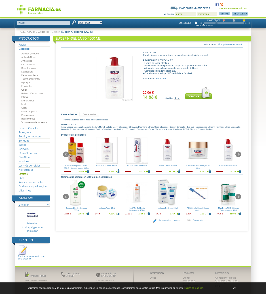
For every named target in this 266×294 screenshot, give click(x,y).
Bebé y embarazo (30, 136)
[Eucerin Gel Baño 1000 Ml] (114, 78)
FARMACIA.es (27, 31)
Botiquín (24, 140)
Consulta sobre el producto (170, 220)
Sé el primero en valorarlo (230, 44)
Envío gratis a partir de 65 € (194, 8)
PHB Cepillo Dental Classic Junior (198, 209)
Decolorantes (28, 68)
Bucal (22, 144)
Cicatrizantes (28, 64)
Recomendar (198, 220)
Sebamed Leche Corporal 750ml (76, 209)
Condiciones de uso (225, 277)
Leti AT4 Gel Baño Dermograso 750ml (137, 209)
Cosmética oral (28, 153)
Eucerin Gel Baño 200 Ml (106, 166)
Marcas (26, 197)
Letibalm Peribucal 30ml (168, 208)
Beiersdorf (32, 223)
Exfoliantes (26, 86)
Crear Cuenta (240, 14)
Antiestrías (26, 60)
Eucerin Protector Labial (137, 166)
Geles (55, 31)
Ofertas (23, 174)
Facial (22, 44)
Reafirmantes (28, 118)
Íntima (24, 97)
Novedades (26, 169)
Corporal (43, 31)
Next (238, 154)
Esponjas (25, 82)
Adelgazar (25, 132)
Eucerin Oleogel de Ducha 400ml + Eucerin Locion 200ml (76, 167)
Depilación (27, 71)
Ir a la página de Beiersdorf (32, 229)
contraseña (203, 14)
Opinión (26, 239)
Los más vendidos (29, 165)
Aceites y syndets (30, 53)
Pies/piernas (27, 115)
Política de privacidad (226, 280)
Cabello (24, 149)
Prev (66, 154)
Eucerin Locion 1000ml (167, 166)
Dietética (24, 157)
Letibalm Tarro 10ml (107, 208)
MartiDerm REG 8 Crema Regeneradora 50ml (228, 209)
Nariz (23, 104)
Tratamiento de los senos (34, 122)
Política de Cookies (193, 288)
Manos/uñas (27, 100)
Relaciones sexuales (31, 182)
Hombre (24, 161)
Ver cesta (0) (185, 23)
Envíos (153, 277)
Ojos (21, 178)
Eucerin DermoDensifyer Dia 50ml (198, 167)
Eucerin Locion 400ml (228, 166)
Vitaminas (25, 190)
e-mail (179, 14)
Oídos (24, 107)
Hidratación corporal (32, 93)
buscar (21, 23)
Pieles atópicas (29, 111)
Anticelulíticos (28, 57)
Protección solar (28, 128)
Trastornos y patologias (33, 186)
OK (234, 288)
